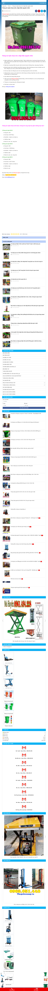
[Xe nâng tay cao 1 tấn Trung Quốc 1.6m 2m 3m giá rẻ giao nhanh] (6, 273)
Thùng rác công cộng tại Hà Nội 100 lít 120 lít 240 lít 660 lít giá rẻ (23, 456)
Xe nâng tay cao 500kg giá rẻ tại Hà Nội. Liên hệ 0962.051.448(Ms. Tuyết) (25, 561)
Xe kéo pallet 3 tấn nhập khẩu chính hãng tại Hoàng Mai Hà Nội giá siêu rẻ (27, 332)
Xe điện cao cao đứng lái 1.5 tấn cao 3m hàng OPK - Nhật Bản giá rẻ (24, 570)
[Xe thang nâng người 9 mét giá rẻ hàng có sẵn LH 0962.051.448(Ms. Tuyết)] (6, 538)
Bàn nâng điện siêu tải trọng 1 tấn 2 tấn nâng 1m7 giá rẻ (24, 641)
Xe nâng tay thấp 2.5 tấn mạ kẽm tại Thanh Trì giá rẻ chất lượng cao (25, 243)
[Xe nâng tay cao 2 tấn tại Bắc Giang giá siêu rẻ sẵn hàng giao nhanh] (6, 256)
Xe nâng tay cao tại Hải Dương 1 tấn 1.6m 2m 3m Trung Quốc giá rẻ (25, 288)
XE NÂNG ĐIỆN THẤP (7, 364)
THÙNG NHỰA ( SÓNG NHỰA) (9, 385)
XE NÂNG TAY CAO (7, 359)
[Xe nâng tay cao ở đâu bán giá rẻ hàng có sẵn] (6, 530)
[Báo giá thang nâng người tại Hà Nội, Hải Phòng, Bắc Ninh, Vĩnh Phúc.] (6, 556)
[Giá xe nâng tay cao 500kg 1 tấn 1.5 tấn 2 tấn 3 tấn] (24, 882)
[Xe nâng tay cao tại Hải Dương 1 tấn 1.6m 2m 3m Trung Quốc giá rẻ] (6, 291)
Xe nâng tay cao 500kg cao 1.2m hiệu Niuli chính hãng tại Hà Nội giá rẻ (25, 422)
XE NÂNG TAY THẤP (7, 357)
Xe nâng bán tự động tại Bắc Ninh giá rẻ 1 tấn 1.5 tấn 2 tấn (22, 483)
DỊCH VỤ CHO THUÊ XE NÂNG (9, 394)
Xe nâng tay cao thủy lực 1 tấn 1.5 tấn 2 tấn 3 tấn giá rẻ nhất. (23, 439)
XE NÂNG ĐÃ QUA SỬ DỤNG (9, 389)
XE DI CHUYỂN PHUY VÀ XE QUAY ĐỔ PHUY (12, 375)
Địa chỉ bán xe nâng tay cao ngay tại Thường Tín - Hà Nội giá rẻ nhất (24, 517)
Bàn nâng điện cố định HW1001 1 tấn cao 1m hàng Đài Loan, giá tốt (24, 857)
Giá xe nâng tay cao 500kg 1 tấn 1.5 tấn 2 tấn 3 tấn (24, 904)
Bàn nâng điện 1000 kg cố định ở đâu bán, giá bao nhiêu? (22, 448)
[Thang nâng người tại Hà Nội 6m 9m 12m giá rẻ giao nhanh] (6, 503)
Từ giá (4, 403)
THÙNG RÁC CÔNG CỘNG (8, 378)
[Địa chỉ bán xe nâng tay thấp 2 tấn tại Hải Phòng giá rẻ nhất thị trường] (6, 344)
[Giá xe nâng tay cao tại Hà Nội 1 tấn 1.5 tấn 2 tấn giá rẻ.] (6, 469)
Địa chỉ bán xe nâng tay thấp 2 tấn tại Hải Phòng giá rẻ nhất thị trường (26, 340)
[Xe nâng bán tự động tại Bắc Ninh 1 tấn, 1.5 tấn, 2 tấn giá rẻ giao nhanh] (6, 300)
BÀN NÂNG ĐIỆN (6, 352)
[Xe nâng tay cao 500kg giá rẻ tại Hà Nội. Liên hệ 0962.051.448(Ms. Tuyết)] (6, 564)
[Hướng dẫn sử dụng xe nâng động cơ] (6, 512)
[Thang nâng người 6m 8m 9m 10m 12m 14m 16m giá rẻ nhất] (6, 495)
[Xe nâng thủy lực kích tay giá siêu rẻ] (6, 282)
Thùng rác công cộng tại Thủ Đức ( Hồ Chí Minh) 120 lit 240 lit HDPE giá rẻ (25, 430)
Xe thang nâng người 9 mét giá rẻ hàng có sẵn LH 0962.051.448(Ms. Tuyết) (26, 535)
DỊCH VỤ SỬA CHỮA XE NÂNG (9, 391)
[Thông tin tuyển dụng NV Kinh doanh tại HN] (6, 590)
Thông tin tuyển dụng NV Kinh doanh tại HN (19, 587)
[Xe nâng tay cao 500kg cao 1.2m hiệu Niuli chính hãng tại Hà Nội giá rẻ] (6, 425)
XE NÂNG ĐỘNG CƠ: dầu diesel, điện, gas (11, 373)
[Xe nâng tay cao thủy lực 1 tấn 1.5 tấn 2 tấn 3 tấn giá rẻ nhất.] (6, 443)
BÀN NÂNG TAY (6, 368)
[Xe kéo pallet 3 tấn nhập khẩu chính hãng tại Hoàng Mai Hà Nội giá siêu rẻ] (6, 335)
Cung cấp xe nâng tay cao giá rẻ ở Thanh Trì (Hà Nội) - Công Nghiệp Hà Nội (26, 413)
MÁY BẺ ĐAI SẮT (6, 355)
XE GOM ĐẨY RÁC (6, 380)
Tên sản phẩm (5, 399)
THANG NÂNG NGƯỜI (7, 371)
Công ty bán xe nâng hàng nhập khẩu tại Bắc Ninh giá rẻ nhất (24, 323)
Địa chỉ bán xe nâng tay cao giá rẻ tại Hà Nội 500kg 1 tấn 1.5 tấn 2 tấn (24, 474)
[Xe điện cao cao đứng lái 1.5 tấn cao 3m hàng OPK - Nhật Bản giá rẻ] (6, 573)
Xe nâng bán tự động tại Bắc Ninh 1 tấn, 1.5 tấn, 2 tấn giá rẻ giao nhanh (26, 296)
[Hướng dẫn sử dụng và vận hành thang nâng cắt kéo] (6, 547)
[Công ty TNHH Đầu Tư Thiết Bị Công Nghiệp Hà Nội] (24, 1)
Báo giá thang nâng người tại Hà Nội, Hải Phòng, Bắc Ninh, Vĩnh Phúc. (25, 552)
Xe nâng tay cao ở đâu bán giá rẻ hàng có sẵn (20, 526)
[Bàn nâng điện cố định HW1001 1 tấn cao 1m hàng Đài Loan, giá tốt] (24, 835)
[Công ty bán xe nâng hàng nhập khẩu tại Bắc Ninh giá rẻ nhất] (6, 326)
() (43, 3)
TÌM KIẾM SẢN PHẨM (24, 407)
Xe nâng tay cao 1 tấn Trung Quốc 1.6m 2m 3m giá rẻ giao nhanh (25, 270)
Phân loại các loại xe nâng (16, 578)
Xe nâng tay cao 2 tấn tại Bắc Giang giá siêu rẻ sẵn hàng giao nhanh (25, 252)
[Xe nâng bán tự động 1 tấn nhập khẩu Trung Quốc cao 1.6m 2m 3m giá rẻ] (6, 264)
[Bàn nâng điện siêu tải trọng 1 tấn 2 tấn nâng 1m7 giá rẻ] (24, 619)
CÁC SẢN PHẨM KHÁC (7, 387)
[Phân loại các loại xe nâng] (6, 582)
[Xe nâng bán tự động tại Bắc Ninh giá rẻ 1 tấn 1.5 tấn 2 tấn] (6, 486)
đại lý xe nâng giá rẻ (8, 646)
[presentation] (3, 620)
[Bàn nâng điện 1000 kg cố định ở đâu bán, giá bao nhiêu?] (6, 451)
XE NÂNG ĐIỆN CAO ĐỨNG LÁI (9, 366)
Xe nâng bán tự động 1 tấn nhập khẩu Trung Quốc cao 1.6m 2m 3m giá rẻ (27, 261)
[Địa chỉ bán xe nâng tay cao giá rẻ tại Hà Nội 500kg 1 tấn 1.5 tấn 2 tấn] (6, 477)
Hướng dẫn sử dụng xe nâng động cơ (18, 509)
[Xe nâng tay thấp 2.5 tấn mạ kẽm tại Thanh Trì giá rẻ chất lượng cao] (6, 247)
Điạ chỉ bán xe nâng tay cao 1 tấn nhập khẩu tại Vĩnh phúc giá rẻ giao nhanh (27, 305)
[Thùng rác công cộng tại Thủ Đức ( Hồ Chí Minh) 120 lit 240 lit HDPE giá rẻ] (6, 434)
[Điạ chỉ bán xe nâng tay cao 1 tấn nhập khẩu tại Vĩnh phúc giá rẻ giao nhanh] (6, 309)
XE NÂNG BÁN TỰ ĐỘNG (8, 362)
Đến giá (25, 403)
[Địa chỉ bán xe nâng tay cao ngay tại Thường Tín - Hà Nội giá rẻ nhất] (6, 521)
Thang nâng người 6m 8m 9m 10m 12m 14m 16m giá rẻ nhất (23, 491)
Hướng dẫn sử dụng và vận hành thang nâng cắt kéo (21, 543)
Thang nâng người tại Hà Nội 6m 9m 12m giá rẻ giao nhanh (22, 500)
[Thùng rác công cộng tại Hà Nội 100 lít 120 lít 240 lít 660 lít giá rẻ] (6, 460)
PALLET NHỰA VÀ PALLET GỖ (9, 382)
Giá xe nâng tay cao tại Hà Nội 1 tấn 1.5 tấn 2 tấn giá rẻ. (22, 465)
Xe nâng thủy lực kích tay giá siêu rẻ (19, 279)
